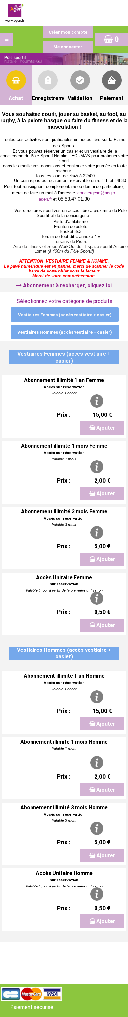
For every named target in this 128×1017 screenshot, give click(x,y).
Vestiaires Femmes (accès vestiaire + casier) (65, 314)
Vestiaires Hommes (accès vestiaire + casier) (64, 332)
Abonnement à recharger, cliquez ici (67, 285)
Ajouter (105, 428)
